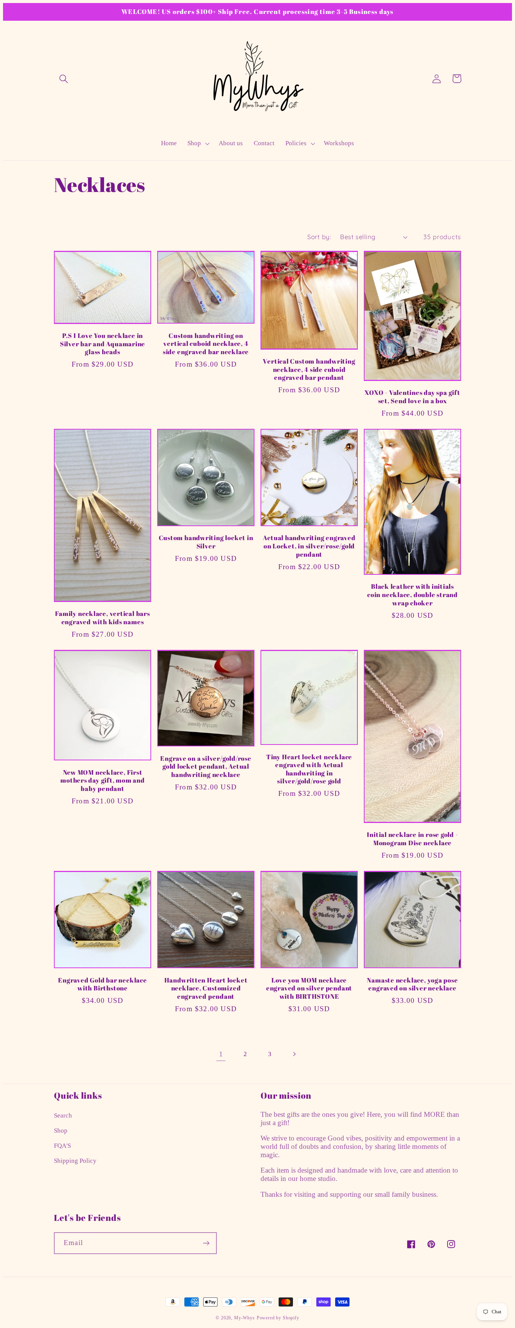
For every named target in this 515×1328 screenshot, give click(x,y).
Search (63, 1115)
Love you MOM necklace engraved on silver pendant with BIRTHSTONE (309, 988)
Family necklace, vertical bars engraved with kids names (102, 617)
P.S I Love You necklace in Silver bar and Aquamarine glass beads (103, 344)
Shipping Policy (75, 1160)
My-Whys (244, 1317)
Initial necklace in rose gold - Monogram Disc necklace (412, 839)
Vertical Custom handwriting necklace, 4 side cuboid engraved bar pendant (309, 369)
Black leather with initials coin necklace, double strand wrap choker (412, 594)
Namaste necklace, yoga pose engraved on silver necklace (412, 984)
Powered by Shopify (278, 1317)
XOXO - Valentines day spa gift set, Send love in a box (412, 396)
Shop (60, 1130)
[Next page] (294, 1054)
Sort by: (319, 237)
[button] (64, 79)
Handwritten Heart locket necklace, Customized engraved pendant (206, 988)
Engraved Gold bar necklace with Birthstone (102, 984)
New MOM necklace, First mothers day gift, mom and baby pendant (102, 780)
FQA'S (62, 1145)
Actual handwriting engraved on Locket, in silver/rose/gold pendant (309, 546)
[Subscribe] (206, 1243)
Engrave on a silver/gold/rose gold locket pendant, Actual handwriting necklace (205, 766)
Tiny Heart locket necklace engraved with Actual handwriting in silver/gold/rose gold (309, 769)
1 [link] (221, 1054)
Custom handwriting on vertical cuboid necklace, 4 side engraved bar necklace (206, 344)
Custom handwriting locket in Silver (206, 542)
